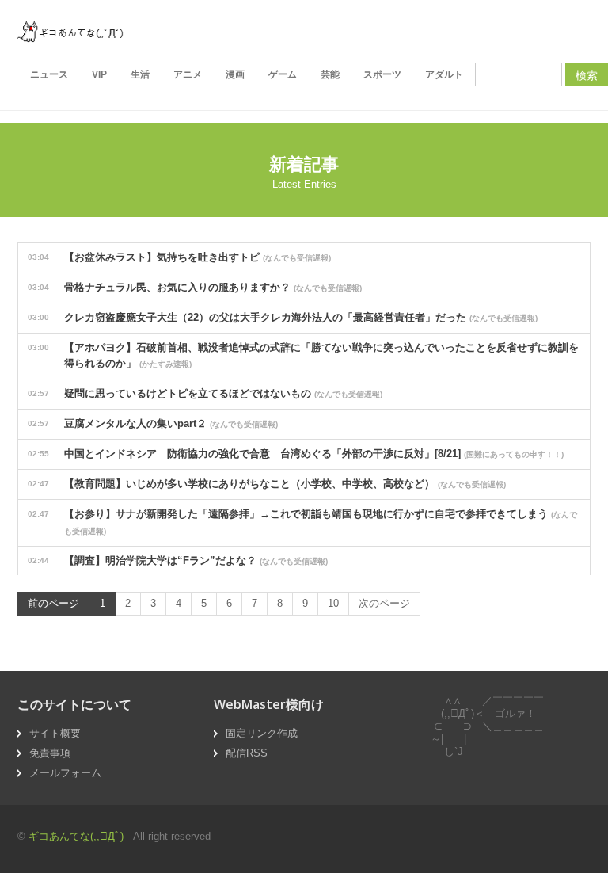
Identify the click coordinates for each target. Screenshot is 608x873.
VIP (99, 74)
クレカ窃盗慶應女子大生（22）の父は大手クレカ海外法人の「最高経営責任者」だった (283, 317)
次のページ (384, 603)
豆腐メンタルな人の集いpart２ (153, 423)
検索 (587, 74)
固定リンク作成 (262, 733)
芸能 (330, 74)
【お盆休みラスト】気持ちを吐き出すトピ (179, 257)
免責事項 (49, 753)
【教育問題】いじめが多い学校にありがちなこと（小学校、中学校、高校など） (267, 484)
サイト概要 (55, 733)
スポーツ (382, 74)
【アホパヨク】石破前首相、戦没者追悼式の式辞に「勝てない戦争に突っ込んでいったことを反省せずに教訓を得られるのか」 (303, 355)
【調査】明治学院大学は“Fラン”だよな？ (178, 560)
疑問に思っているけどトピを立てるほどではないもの (205, 393)
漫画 (235, 74)
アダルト (444, 74)
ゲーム (282, 74)
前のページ (53, 603)
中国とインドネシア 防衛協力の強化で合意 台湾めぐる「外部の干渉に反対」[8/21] (296, 453)
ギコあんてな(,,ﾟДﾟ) (76, 836)
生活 (140, 74)
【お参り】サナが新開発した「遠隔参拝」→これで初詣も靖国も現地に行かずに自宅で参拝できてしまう (302, 522)
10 (333, 603)
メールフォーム (65, 773)
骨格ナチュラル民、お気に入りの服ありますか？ (195, 287)
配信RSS (247, 753)
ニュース (49, 74)
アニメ (187, 74)
